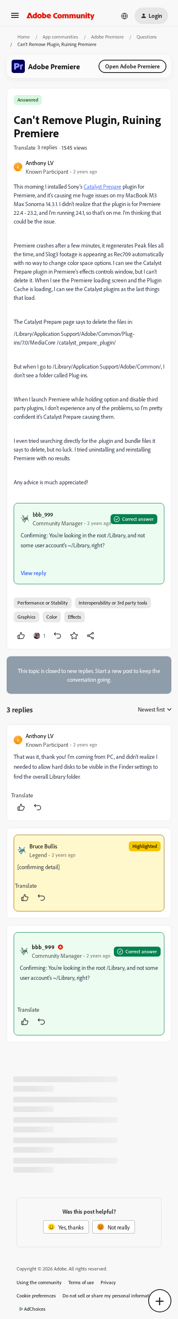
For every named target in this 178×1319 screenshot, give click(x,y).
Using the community (39, 1282)
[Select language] (124, 15)
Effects (74, 617)
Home (23, 37)
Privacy (108, 1282)
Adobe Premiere (107, 37)
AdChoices (35, 1309)
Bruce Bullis (43, 846)
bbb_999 (43, 514)
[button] (15, 18)
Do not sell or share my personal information (109, 1295)
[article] (89, 772)
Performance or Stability (42, 603)
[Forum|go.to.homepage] (60, 15)
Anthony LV (39, 162)
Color (51, 617)
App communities (60, 37)
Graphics (26, 617)
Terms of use (81, 1282)
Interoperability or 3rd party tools (113, 603)
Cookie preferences (36, 1295)
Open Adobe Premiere (132, 66)
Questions (147, 37)
